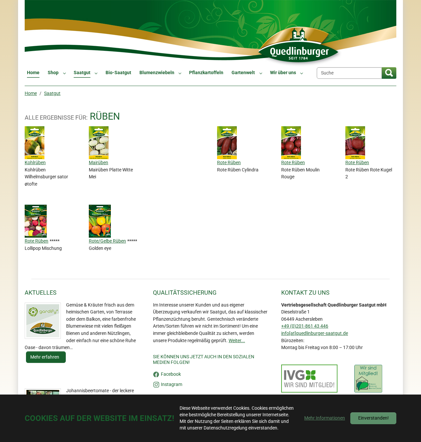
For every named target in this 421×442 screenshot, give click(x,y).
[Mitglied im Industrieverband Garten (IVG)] (309, 379)
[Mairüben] (99, 142)
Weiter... (237, 340)
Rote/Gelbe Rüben (107, 241)
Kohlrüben (35, 162)
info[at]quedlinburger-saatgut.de (314, 333)
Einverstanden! (373, 418)
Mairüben (98, 162)
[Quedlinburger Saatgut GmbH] (210, 33)
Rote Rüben (229, 162)
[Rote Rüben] (227, 142)
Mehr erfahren (45, 357)
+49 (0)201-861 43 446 (304, 326)
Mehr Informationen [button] (324, 418)
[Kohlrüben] (35, 142)
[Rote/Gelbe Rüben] (100, 221)
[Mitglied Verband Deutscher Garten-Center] (368, 379)
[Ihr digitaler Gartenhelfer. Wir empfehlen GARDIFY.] (43, 321)
